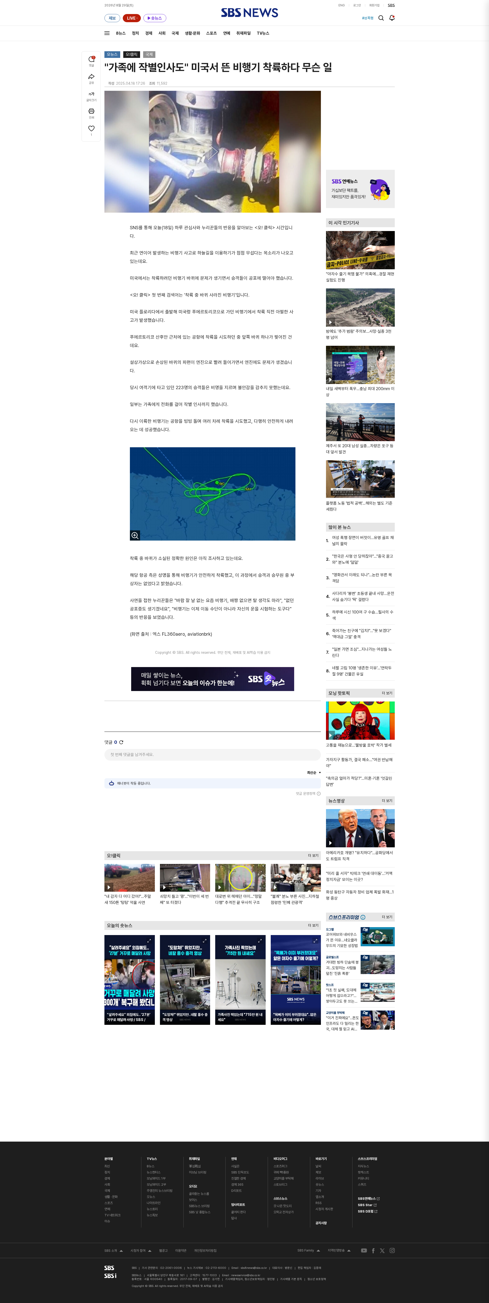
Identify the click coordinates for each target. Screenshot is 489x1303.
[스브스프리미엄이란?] (364, 917)
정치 (135, 33)
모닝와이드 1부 (156, 1178)
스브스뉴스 (280, 1197)
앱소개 (320, 1197)
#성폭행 (367, 18)
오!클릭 (132, 54)
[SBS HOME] (391, 5)
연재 (234, 1157)
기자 (318, 1191)
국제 (175, 33)
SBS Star (365, 1204)
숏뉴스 (320, 1184)
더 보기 (312, 854)
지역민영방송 (339, 1251)
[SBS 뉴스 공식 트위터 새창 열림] (382, 1250)
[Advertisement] (212, 823)
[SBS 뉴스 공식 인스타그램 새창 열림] (392, 1250)
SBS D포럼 (365, 1210)
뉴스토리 (152, 1209)
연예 (226, 33)
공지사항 (321, 1223)
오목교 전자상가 (284, 1212)
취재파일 (243, 33)
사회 (162, 33)
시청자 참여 (141, 1251)
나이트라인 (153, 1203)
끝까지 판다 (238, 1212)
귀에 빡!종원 (281, 1172)
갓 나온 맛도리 (283, 1206)
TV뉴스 (263, 33)
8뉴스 (121, 33)
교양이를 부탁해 (335, 1013)
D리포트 (236, 1191)
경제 (148, 33)
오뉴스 (112, 54)
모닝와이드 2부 (156, 1184)
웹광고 (163, 1251)
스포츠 (211, 33)
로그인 (357, 5)
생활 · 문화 (111, 1197)
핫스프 (330, 985)
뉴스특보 (152, 1215)
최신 (107, 1166)
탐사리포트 (238, 1203)
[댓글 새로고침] (121, 742)
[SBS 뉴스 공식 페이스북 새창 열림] (373, 1250)
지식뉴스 (363, 1166)
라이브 (320, 1178)
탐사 (234, 1218)
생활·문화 (192, 33)
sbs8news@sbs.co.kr (254, 1268)
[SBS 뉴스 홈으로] (249, 12)
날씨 (318, 1166)
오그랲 (330, 929)
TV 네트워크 (112, 1215)
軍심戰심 (195, 1166)
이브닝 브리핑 (197, 1172)
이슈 (107, 1221)
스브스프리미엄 (367, 1157)
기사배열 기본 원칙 (291, 1279)
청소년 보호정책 (316, 1279)
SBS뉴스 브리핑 (199, 1206)
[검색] (381, 18)
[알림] (392, 18)
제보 (318, 1172)
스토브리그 (280, 1184)
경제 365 (237, 1184)
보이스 (193, 1200)
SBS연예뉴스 (367, 1198)
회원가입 (374, 5)
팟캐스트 (363, 1172)
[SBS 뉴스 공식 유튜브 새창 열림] (364, 1250)
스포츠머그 (280, 1166)
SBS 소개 (113, 1251)
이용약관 (180, 1251)
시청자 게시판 (324, 1209)
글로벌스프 (332, 957)
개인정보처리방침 (205, 1251)
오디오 (193, 1185)
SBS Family (308, 1251)
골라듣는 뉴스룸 (199, 1194)
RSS (319, 1203)
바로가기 (321, 1157)
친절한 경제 (238, 1178)
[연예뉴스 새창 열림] (360, 189)
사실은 (235, 1166)
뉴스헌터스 (153, 1172)
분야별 (108, 1157)
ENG (341, 5)
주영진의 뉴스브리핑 (159, 1191)
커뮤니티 (363, 1178)
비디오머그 (280, 1157)
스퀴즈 (362, 1184)
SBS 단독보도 (240, 1172)
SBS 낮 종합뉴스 (199, 1212)
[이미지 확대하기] (135, 535)
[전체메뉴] (107, 33)
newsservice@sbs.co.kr (245, 1275)
